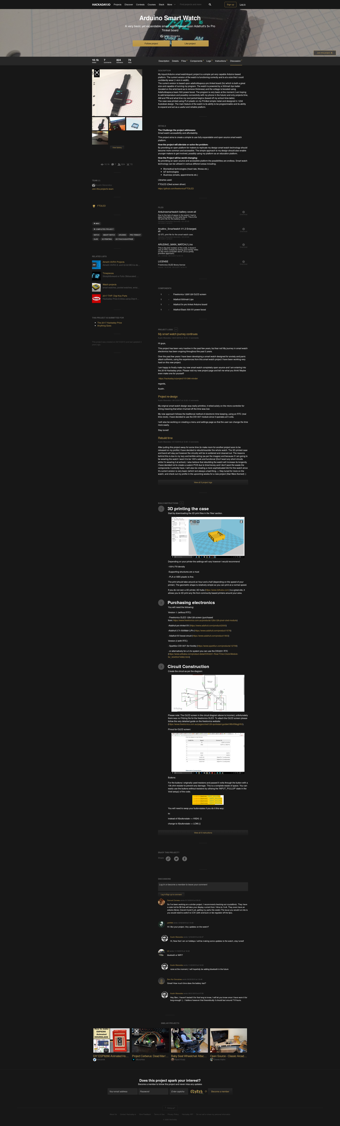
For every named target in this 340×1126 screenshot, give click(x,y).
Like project (190, 43)
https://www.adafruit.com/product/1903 (210, 635)
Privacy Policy (173, 1114)
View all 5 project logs (203, 482)
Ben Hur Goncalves (174, 979)
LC (168, 951)
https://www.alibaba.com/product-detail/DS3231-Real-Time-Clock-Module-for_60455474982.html (203, 655)
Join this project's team (102, 188)
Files (184, 60)
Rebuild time (165, 438)
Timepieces (108, 273)
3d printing (107, 239)
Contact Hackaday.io (128, 1114)
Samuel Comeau (173, 900)
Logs (209, 60)
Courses (152, 4)
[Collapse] (176, 329)
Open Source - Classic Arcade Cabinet (232, 1056)
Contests (140, 4)
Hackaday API (187, 1114)
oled (96, 239)
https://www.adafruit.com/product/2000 (208, 625)
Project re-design (168, 396)
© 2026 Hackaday (170, 1119)
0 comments (194, 338)
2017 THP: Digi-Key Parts (115, 295)
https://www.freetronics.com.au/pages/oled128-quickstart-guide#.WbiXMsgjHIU (206, 724)
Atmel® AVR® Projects (113, 261)
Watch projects (109, 284)
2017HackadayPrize (124, 239)
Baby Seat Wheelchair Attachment (191, 1056)
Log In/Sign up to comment (171, 894)
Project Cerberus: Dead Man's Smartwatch (157, 1056)
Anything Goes (104, 325)
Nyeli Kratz (180, 1059)
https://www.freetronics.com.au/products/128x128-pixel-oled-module (205, 620)
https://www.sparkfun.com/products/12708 (217, 645)
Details (175, 60)
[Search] (210, 4)
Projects (117, 4)
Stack (161, 4)
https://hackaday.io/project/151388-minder (178, 378)
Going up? (171, 1108)
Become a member (147, 1084)
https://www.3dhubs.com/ (217, 589)
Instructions (221, 60)
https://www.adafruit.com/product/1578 (213, 630)
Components (197, 60)
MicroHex (140, 1059)
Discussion (236, 60)
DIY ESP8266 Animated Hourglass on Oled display (122, 1056)
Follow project (151, 43)
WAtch (96, 235)
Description (164, 60)
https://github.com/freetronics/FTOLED (176, 188)
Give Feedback (145, 1114)
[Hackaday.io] (101, 4)
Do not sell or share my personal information (213, 1114)
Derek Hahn (219, 1059)
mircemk (101, 1059)
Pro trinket (135, 235)
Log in (243, 4)
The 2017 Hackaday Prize (97, 73)
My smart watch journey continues (177, 334)
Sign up (230, 4)
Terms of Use (159, 1114)
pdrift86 (170, 922)
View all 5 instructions (203, 832)
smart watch (109, 235)
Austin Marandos (172, 36)
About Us (113, 1114)
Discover (129, 4)
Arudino (122, 235)
